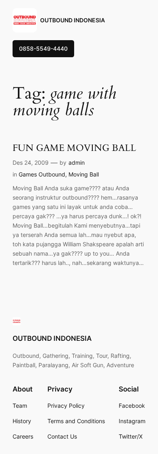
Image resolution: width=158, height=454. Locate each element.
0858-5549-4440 (43, 48)
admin (76, 162)
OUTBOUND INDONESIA (72, 20)
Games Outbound (42, 174)
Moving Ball (83, 174)
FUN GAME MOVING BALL (74, 147)
